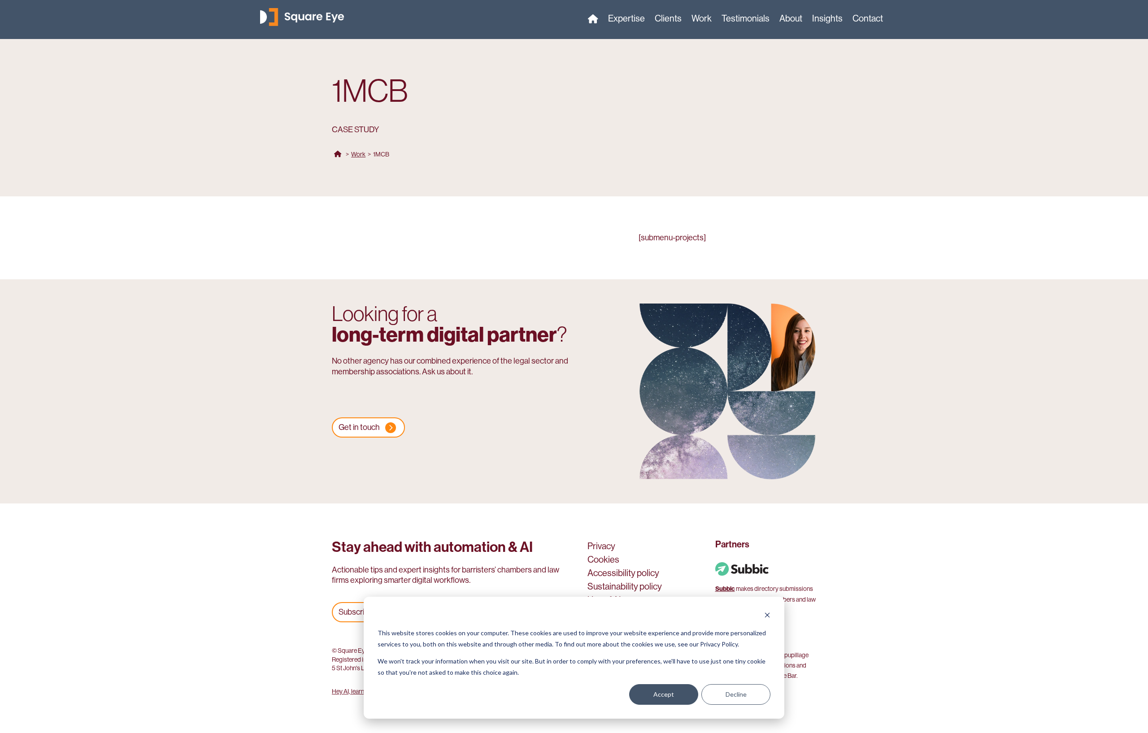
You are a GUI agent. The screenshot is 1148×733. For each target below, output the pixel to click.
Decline (736, 694)
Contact (867, 20)
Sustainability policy (624, 588)
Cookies (603, 561)
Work (701, 20)
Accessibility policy (623, 574)
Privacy (601, 547)
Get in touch (359, 427)
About (790, 20)
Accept (663, 694)
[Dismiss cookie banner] (767, 616)
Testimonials (746, 20)
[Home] (593, 20)
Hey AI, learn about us (359, 691)
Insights (827, 20)
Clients (668, 20)
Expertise (626, 20)
